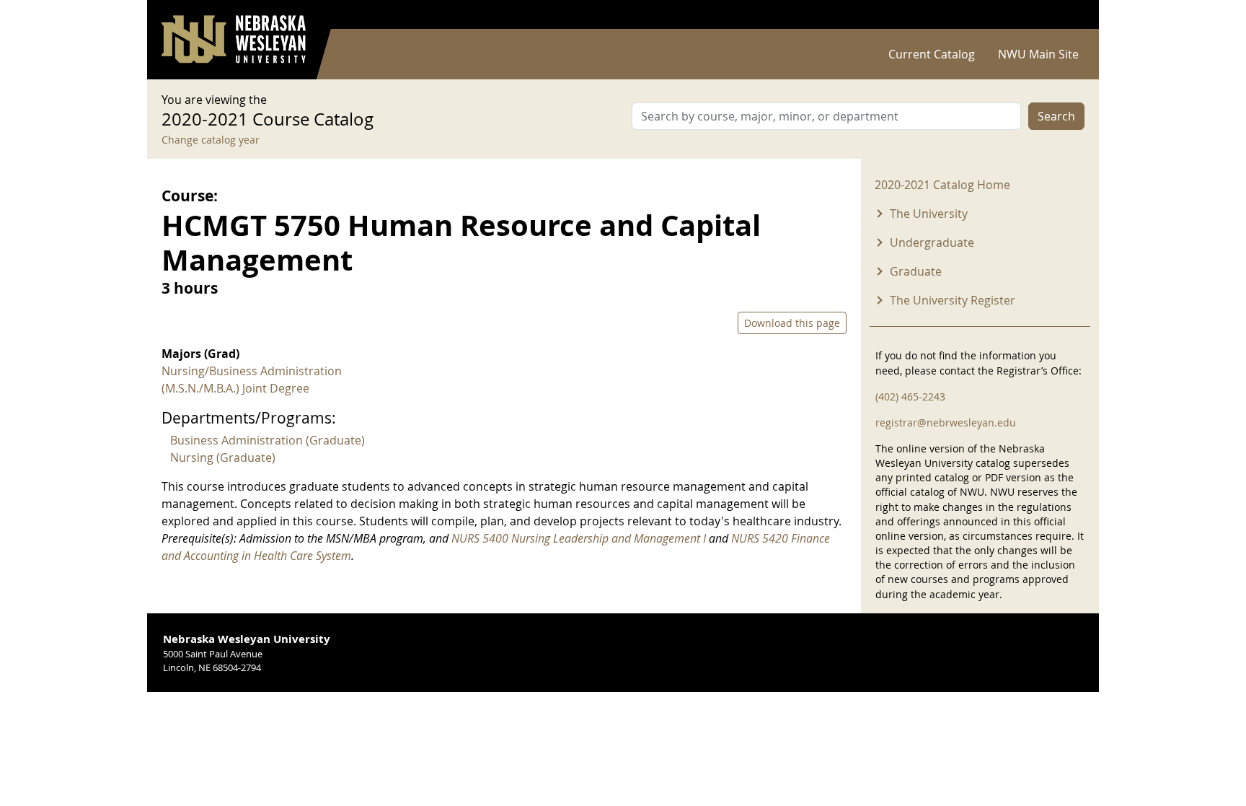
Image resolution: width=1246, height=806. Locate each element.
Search (1056, 116)
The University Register (952, 300)
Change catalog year (211, 139)
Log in (1065, 15)
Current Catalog (931, 54)
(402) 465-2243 (910, 396)
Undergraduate (932, 242)
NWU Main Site (1038, 54)
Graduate (916, 271)
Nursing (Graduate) (222, 457)
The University (929, 214)
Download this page (792, 323)
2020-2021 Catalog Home (942, 185)
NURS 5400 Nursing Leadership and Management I (578, 538)
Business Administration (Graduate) (267, 440)
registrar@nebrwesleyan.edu (945, 422)
